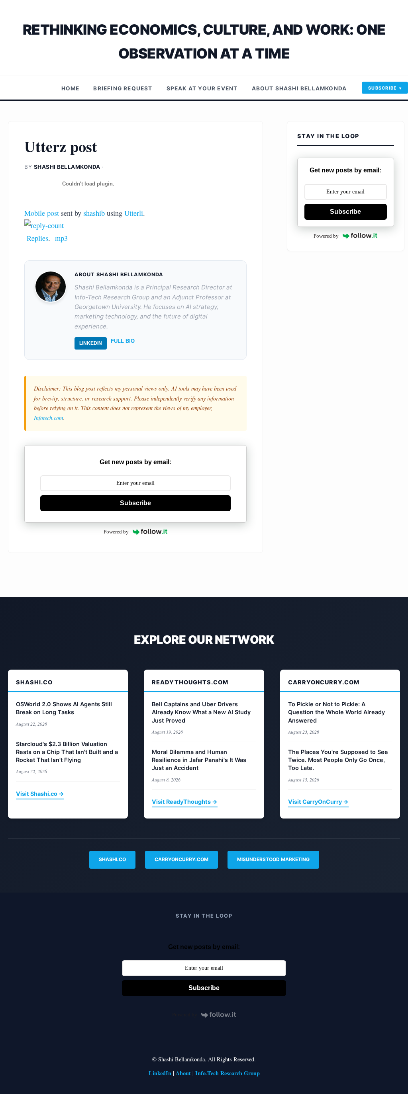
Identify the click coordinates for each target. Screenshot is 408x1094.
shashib (94, 213)
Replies (37, 238)
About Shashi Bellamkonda (299, 88)
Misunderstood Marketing (273, 859)
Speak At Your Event (202, 88)
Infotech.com (48, 418)
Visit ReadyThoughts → (185, 801)
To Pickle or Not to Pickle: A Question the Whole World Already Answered (336, 712)
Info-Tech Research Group (227, 1073)
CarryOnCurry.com (181, 859)
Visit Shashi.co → (40, 793)
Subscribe (382, 88)
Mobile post (41, 213)
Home (70, 88)
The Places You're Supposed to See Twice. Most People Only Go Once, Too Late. (338, 759)
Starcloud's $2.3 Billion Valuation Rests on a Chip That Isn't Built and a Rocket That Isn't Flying (67, 751)
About (183, 1073)
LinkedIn (90, 343)
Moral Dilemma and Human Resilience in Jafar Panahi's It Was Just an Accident (199, 759)
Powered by (116, 532)
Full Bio (123, 341)
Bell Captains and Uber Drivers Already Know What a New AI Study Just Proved (201, 712)
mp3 (61, 238)
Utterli (133, 213)
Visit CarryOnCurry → (318, 801)
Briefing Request (122, 88)
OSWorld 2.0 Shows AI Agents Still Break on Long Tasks (64, 708)
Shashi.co (112, 859)
